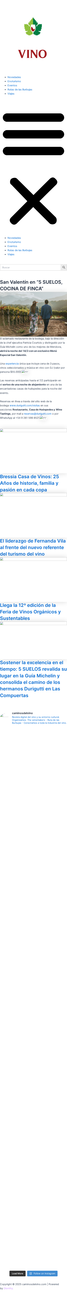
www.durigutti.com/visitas (25, 405)
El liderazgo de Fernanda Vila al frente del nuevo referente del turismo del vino (33, 547)
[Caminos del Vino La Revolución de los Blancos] (33, 1014)
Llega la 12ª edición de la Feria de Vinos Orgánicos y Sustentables (30, 611)
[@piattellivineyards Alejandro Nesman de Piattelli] (33, 800)
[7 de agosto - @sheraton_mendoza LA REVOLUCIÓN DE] (33, 1253)
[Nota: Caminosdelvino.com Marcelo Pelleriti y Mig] (33, 751)
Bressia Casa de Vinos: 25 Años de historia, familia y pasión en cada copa (29, 483)
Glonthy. (9, 1288)
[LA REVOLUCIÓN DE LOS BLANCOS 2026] (33, 1051)
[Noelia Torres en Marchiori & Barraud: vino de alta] (33, 1155)
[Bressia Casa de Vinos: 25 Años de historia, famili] (33, 991)
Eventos (12, 85)
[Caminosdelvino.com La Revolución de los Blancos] (33, 1034)
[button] (33, 167)
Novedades (14, 77)
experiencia (12, 363)
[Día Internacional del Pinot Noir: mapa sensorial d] (33, 901)
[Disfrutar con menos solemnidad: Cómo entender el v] (33, 1208)
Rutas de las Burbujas (20, 89)
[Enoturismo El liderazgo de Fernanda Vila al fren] (33, 1116)
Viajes (11, 93)
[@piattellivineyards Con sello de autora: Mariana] (33, 1077)
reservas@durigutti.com (38, 413)
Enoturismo (14, 81)
